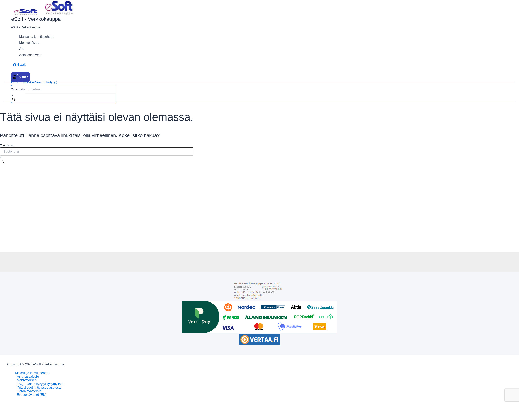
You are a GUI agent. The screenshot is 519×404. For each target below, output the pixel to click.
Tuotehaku (18, 89)
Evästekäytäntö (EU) (31, 394)
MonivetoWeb (27, 380)
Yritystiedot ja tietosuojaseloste (39, 387)
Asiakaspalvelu (28, 376)
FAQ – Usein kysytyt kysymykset (40, 384)
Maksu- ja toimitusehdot (32, 373)
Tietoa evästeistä (29, 391)
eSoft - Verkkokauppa (36, 19)
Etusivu (15, 82)
